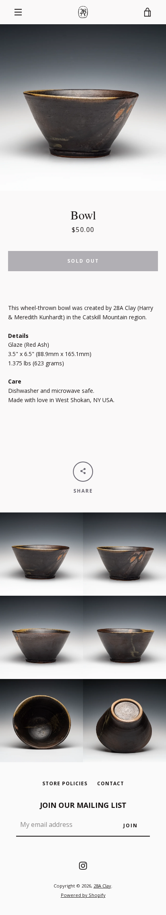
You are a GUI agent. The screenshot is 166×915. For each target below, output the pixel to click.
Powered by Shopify (83, 895)
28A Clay (102, 886)
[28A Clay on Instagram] (83, 865)
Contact (110, 783)
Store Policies (64, 783)
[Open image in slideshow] (83, 107)
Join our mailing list (83, 805)
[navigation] (18, 12)
